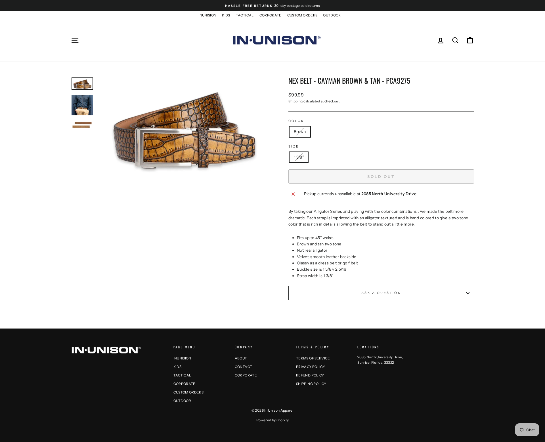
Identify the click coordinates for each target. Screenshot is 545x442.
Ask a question (381, 293)
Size (293, 146)
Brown (300, 131)
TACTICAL (245, 15)
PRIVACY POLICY (310, 367)
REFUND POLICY (310, 375)
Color (296, 121)
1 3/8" (299, 157)
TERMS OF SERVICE (313, 358)
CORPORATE (270, 15)
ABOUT (241, 358)
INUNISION (207, 15)
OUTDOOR (332, 15)
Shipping (295, 101)
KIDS (226, 15)
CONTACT (243, 367)
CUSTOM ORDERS (302, 15)
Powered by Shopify (272, 420)
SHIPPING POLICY (311, 384)
